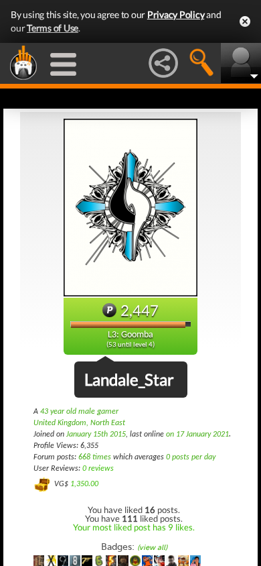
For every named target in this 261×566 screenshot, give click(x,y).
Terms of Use (52, 28)
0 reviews (98, 469)
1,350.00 (84, 484)
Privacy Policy (176, 14)
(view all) (152, 547)
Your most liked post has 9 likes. (134, 527)
